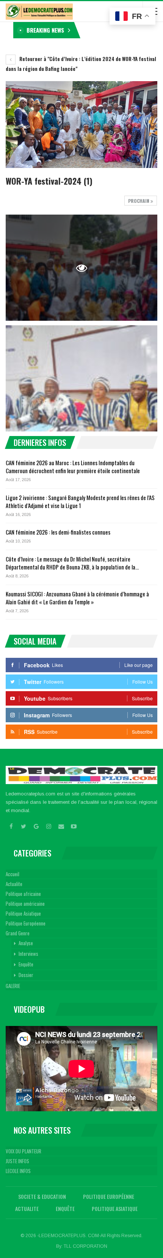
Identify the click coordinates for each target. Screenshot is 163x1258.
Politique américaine (25, 903)
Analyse (26, 943)
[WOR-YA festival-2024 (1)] (81, 378)
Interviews (28, 953)
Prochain (139, 201)
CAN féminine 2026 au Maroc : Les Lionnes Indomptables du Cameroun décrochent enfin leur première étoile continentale (73, 466)
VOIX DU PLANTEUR (23, 1151)
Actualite (14, 884)
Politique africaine (23, 893)
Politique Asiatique (23, 913)
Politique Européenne (25, 923)
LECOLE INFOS (18, 1171)
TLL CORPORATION (85, 1246)
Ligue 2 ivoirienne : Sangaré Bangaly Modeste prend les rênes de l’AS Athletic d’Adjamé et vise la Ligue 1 (80, 501)
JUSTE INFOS (17, 1161)
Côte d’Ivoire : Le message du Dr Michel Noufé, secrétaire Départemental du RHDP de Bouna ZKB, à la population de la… (72, 563)
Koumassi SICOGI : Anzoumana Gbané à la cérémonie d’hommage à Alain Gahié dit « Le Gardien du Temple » (77, 598)
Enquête (26, 964)
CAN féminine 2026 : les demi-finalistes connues (58, 532)
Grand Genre (18, 933)
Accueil (12, 874)
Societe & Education (42, 1196)
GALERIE (13, 986)
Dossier (26, 975)
